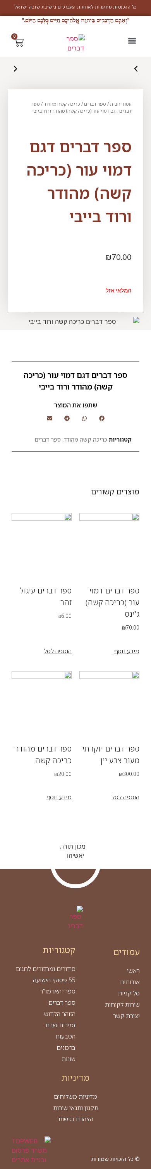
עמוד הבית (121, 104)
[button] (132, 40)
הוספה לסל (58, 651)
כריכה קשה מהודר (62, 104)
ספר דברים (95, 104)
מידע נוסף (126, 651)
